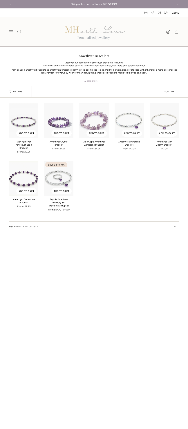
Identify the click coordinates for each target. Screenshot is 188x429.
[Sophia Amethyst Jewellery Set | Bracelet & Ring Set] (58, 178)
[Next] (177, 4)
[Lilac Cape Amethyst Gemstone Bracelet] (94, 120)
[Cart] (176, 32)
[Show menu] (11, 32)
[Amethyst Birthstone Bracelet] (129, 120)
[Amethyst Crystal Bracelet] (58, 120)
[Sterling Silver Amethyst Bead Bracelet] (23, 120)
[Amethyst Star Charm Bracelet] (164, 120)
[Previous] (10, 4)
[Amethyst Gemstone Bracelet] (23, 178)
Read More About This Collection (23, 226)
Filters (17, 91)
